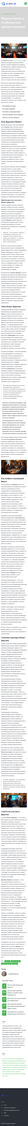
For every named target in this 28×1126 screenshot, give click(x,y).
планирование (20, 1069)
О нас (5, 1105)
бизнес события (15, 1071)
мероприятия (13, 1063)
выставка (4, 1076)
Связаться (6, 1115)
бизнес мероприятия (17, 1058)
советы (24, 1067)
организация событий (16, 1067)
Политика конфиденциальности (11, 1110)
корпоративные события (9, 1069)
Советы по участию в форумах (10, 117)
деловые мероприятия (20, 1065)
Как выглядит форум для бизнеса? (15, 986)
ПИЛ (5, 1113)
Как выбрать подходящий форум (11, 111)
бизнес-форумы (17, 60)
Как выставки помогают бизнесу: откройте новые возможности (15, 993)
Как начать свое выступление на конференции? (16, 999)
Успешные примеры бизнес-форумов (12, 114)
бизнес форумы (21, 1073)
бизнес (4, 1058)
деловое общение (6, 963)
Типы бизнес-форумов (8, 109)
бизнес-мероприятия (8, 1065)
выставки (9, 1058)
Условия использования (10, 1107)
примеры (15, 963)
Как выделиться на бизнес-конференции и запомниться (16, 1013)
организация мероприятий (14, 1061)
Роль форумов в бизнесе (9, 106)
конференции (6, 1067)
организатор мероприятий (9, 1073)
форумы (7, 961)
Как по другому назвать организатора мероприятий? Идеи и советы (16, 1006)
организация (21, 1063)
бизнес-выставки (15, 961)
